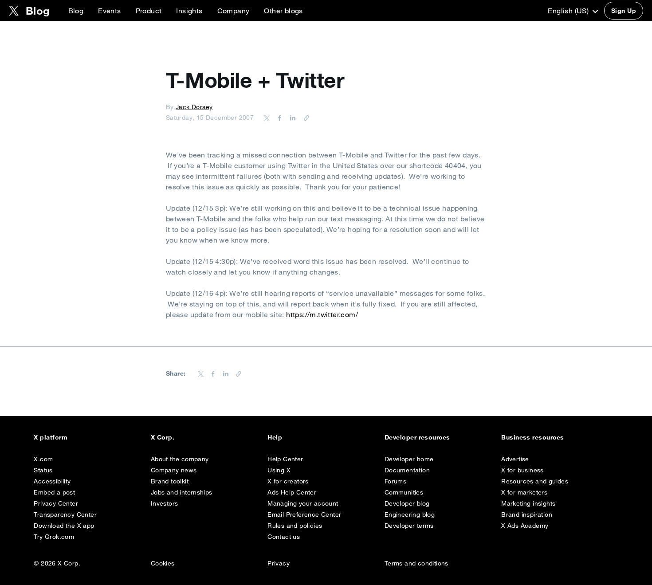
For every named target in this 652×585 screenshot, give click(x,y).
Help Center (285, 459)
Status (43, 470)
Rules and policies (294, 526)
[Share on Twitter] (267, 118)
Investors (164, 503)
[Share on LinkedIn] (291, 118)
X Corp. (162, 437)
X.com (43, 459)
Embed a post (54, 492)
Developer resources (417, 437)
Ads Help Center (291, 492)
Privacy (278, 563)
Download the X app (64, 526)
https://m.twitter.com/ (322, 314)
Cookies (163, 563)
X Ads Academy (524, 526)
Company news (174, 470)
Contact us (283, 537)
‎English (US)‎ (569, 10)
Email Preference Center (304, 514)
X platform (50, 437)
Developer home (409, 459)
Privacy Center (56, 503)
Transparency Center (65, 514)
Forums (395, 481)
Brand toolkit (170, 481)
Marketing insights (528, 503)
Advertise (515, 459)
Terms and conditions (416, 563)
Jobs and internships (181, 492)
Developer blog (407, 503)
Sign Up (623, 11)
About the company (180, 459)
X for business (522, 470)
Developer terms (409, 526)
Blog (76, 10)
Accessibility (52, 481)
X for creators (288, 481)
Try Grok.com (54, 537)
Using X (279, 470)
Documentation (407, 470)
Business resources (532, 437)
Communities (404, 492)
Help (274, 437)
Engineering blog (410, 514)
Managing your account (302, 503)
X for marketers (524, 492)
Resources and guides (534, 481)
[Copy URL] (304, 117)
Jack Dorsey (194, 107)
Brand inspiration (526, 514)
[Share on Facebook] (278, 118)
